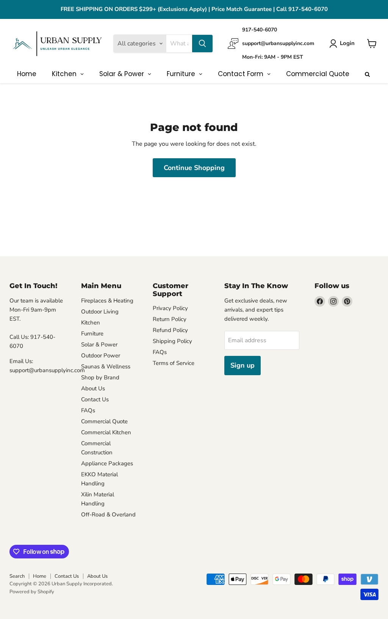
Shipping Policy (172, 341)
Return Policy (169, 319)
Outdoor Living (100, 311)
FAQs (88, 410)
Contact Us (95, 399)
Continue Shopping (194, 167)
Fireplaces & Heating (107, 300)
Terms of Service (173, 363)
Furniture (92, 333)
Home (39, 576)
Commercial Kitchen (106, 432)
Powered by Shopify (31, 591)
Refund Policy (170, 330)
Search (17, 576)
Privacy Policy (170, 308)
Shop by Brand (100, 377)
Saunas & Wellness (105, 366)
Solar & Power (99, 344)
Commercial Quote (104, 421)
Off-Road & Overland (108, 514)
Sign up (242, 365)
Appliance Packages (107, 463)
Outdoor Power (100, 355)
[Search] (202, 43)
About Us (93, 388)
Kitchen (90, 322)
